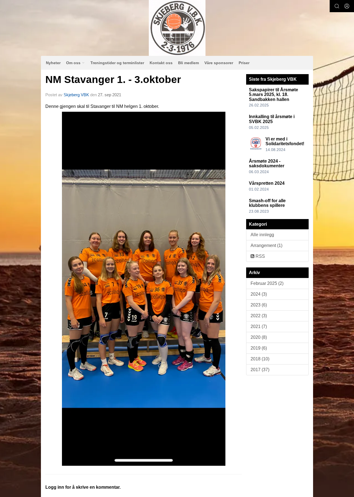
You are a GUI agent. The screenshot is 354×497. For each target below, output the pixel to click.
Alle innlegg (262, 234)
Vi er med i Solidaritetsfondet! (285, 141)
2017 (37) (260, 369)
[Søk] (337, 6)
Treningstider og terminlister (117, 63)
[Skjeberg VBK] (177, 28)
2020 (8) (259, 337)
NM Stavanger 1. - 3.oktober (113, 79)
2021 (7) (259, 326)
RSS (259, 256)
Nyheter (53, 63)
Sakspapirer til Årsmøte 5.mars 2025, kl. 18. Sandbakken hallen (273, 94)
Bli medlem (188, 63)
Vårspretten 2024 (267, 183)
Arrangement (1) (266, 245)
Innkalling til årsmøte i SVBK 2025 (272, 119)
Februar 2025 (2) (267, 283)
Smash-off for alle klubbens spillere (267, 203)
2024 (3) (259, 294)
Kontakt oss (161, 63)
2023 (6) (259, 305)
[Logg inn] (347, 6)
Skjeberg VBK (76, 94)
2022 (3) (259, 315)
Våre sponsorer (218, 63)
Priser (244, 63)
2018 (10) (260, 359)
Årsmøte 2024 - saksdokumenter (266, 163)
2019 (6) (259, 348)
